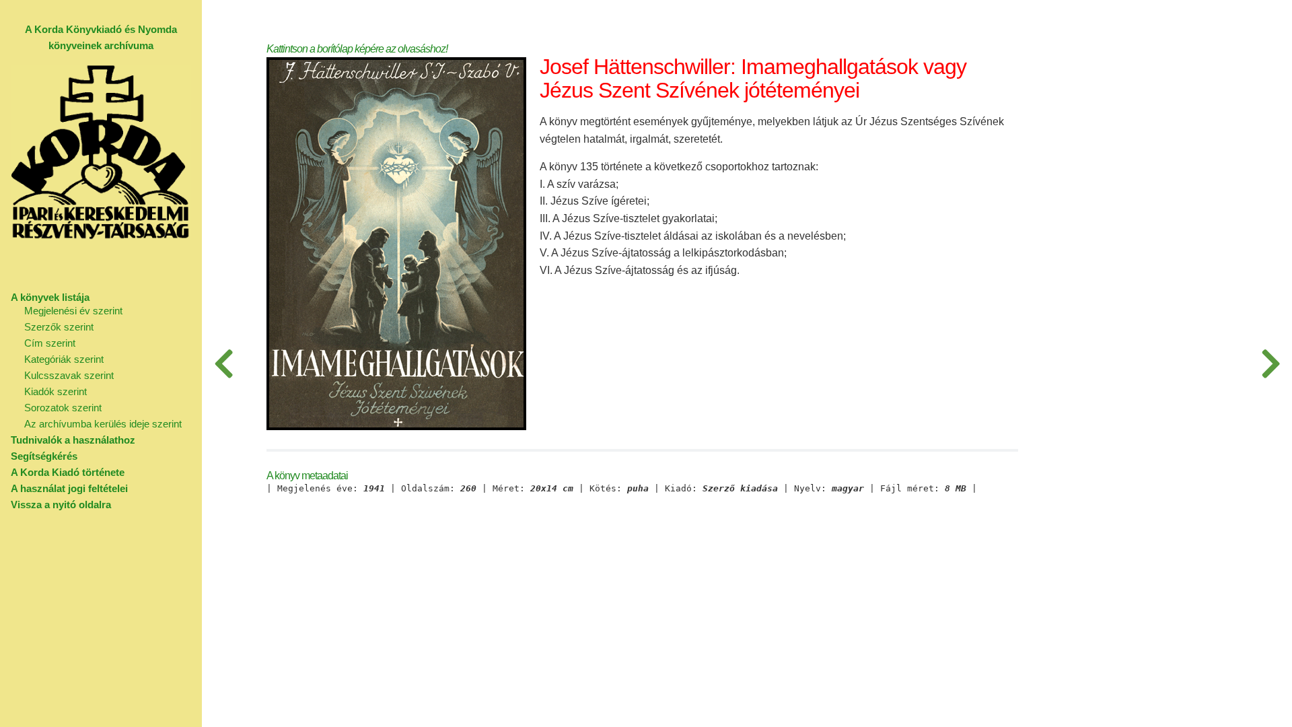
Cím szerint (49, 343)
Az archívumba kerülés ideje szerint (103, 423)
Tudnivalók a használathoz (73, 440)
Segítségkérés (44, 456)
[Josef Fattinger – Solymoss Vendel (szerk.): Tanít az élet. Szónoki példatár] (223, 363)
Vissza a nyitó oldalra (61, 504)
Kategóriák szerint (64, 359)
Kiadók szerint (55, 391)
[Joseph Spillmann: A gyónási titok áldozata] (1270, 363)
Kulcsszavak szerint (69, 375)
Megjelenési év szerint (73, 310)
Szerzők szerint (59, 327)
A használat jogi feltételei (69, 488)
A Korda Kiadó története (67, 472)
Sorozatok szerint (63, 407)
